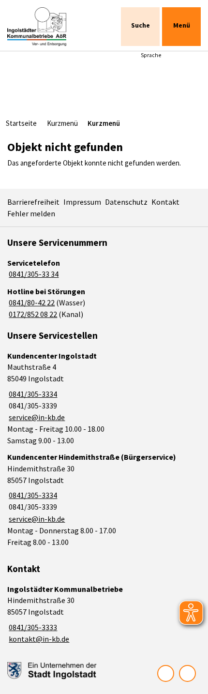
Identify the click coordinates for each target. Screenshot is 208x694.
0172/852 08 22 (32, 314)
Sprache (151, 55)
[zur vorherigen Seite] (165, 673)
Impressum (82, 202)
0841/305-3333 (32, 627)
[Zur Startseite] (47, 26)
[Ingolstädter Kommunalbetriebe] (104, 614)
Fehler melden (31, 213)
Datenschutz (126, 202)
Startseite (21, 123)
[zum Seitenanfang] (187, 673)
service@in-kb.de (36, 417)
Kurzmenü (62, 123)
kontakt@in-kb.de (38, 639)
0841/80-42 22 (31, 302)
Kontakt (165, 202)
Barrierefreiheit (33, 202)
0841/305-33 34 (33, 274)
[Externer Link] (52, 670)
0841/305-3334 (32, 394)
